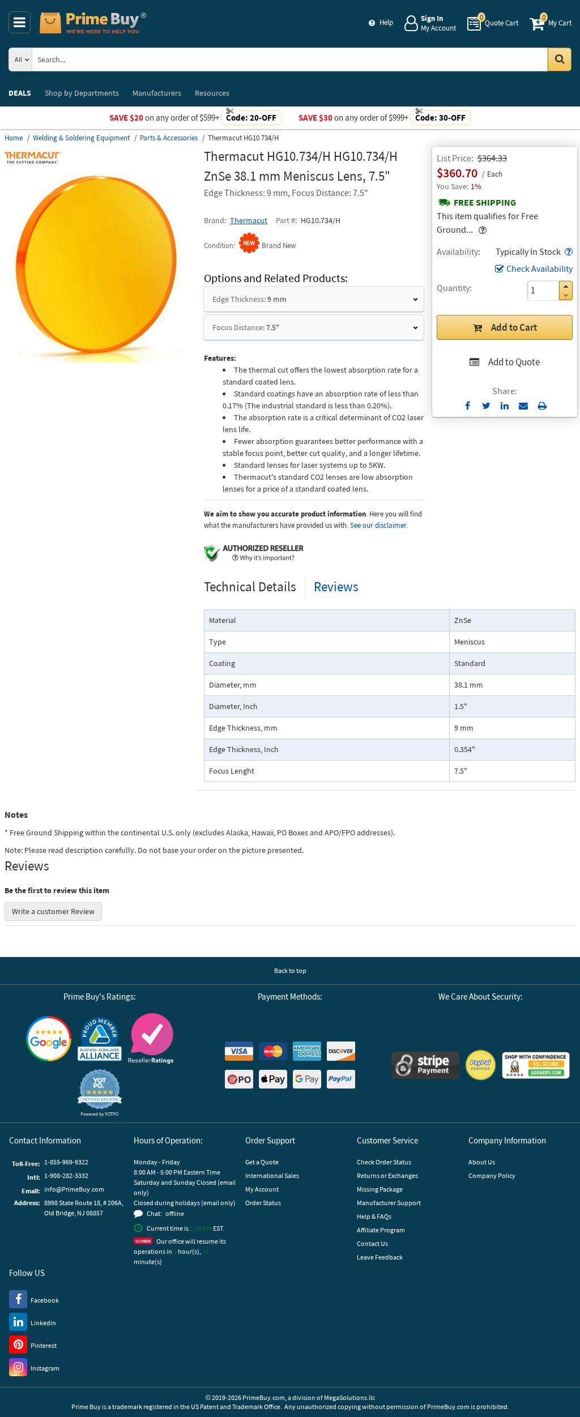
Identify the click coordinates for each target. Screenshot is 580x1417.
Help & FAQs (374, 1216)
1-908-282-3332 (66, 1175)
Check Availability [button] (539, 268)
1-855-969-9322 (66, 1162)
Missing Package (380, 1189)
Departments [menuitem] (82, 93)
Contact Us (372, 1243)
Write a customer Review (53, 911)
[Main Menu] (19, 22)
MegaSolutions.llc (349, 1397)
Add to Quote (514, 362)
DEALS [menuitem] (19, 93)
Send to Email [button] (523, 406)
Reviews (336, 586)
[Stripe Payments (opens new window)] (425, 1065)
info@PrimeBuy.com (74, 1189)
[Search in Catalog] (560, 59)
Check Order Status (384, 1162)
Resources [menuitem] (212, 93)
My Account (262, 1189)
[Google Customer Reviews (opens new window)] (48, 1038)
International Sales (272, 1175)
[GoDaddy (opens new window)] (536, 1065)
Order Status (263, 1202)
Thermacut (248, 220)
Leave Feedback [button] (380, 1257)
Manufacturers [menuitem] (157, 93)
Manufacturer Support (389, 1202)
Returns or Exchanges (387, 1175)
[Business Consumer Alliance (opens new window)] (99, 1038)
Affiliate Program (381, 1230)
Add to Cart (514, 327)
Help (386, 22)
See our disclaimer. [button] (379, 525)
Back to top (290, 970)
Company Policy (491, 1175)
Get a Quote (262, 1162)
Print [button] (542, 405)
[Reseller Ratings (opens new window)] (150, 1038)
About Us (481, 1162)
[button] (567, 251)
